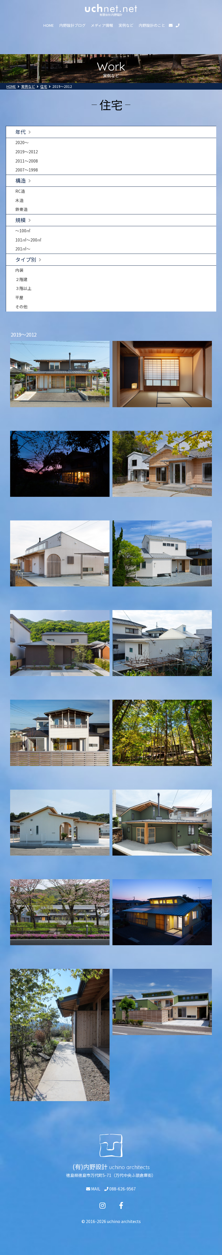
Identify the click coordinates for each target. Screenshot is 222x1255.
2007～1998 (26, 170)
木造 (19, 200)
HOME (48, 25)
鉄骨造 (21, 209)
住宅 (43, 86)
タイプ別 (25, 259)
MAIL (95, 1189)
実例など (126, 25)
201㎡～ (22, 249)
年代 (20, 131)
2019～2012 (26, 151)
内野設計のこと (152, 25)
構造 (20, 180)
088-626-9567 (122, 1189)
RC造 (20, 191)
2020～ (22, 142)
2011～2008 (26, 161)
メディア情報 (102, 25)
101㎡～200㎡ (28, 240)
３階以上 (23, 288)
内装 (19, 270)
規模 (20, 220)
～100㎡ (22, 230)
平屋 (19, 297)
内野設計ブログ (72, 25)
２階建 (21, 279)
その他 (21, 306)
